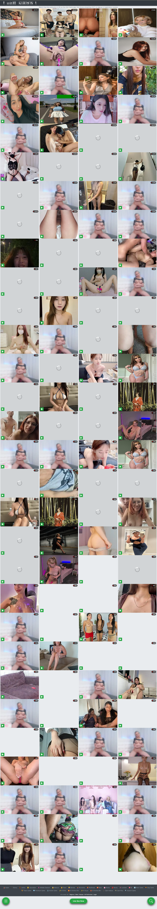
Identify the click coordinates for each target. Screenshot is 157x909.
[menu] (6, 901)
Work (76, 894)
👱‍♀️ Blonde (71, 887)
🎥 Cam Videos (108, 890)
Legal (95, 894)
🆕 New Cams (138, 887)
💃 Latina (22, 887)
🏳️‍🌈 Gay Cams (149, 887)
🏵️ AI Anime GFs (73, 890)
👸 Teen (63, 887)
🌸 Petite (107, 887)
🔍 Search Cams (130, 890)
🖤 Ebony (14, 887)
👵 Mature (55, 887)
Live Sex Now (78, 901)
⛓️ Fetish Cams (52, 890)
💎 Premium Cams (39, 890)
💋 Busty (115, 887)
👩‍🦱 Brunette (81, 887)
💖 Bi (130, 887)
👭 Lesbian (123, 887)
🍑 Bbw (99, 887)
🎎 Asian (6, 887)
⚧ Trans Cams (26, 890)
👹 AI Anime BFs (95, 890)
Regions (72, 894)
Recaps (81, 894)
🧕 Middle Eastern (44, 887)
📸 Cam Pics (119, 890)
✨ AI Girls (62, 890)
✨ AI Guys (84, 890)
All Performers (88, 894)
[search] (151, 901)
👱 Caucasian (31, 887)
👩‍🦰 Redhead (91, 887)
